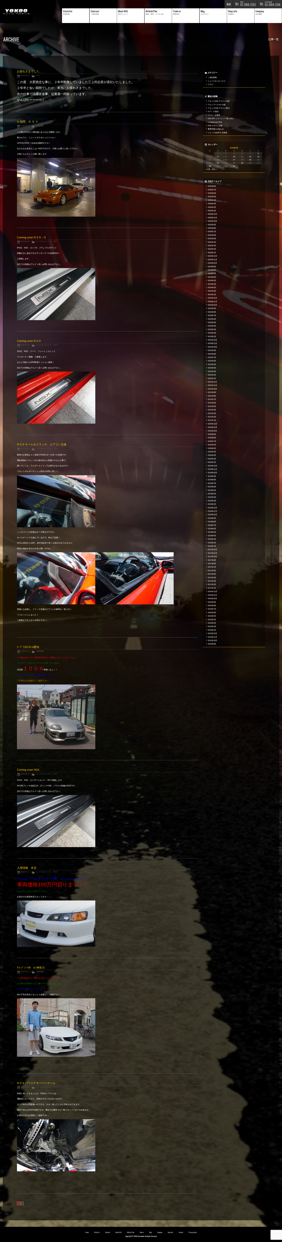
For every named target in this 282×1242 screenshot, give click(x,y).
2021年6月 (212, 403)
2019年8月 (212, 480)
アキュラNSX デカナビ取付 (219, 108)
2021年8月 (212, 396)
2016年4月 (212, 620)
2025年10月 (212, 221)
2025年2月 (212, 249)
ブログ (37, 75)
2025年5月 (212, 238)
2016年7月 (212, 609)
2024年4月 (212, 284)
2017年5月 (212, 574)
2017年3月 (212, 581)
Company (159, 1232)
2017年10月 (212, 556)
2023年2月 (212, 333)
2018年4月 (212, 536)
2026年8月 (212, 186)
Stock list (97, 1232)
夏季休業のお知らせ (216, 129)
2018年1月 (212, 546)
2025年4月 (212, 242)
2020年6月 (212, 445)
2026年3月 (212, 204)
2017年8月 (212, 564)
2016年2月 (212, 626)
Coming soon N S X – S (31, 237)
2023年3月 (212, 329)
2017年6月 (212, 571)
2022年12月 (212, 340)
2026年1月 (212, 211)
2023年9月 (212, 308)
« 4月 (208, 169)
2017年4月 (212, 578)
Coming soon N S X (29, 340)
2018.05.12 (25, 1087)
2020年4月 (212, 452)
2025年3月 (212, 246)
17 (234, 160)
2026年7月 (212, 190)
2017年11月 (212, 553)
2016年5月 (212, 616)
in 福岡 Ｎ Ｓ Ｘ (27, 121)
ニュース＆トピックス (43, 241)
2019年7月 (212, 483)
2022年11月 (212, 343)
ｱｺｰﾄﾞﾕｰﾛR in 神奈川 (31, 967)
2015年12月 (212, 633)
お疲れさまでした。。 (31, 71)
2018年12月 (212, 508)
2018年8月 (212, 522)
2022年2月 (212, 375)
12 (250, 157)
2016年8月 (212, 605)
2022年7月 (212, 357)
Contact (181, 1232)
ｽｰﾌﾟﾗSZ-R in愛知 (28, 647)
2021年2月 (212, 417)
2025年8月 (212, 228)
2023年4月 (212, 326)
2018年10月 (212, 515)
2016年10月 (212, 598)
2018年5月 (212, 532)
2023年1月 (212, 336)
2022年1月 (212, 378)
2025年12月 (212, 214)
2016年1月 (212, 630)
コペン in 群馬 (214, 115)
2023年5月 (212, 322)
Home (87, 1232)
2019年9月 (212, 476)
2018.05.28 (25, 126)
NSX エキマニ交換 (215, 126)
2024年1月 (212, 294)
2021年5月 (212, 406)
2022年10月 (212, 347)
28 (210, 166)
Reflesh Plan (130, 1232)
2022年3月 (212, 371)
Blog (150, 1232)
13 (258, 157)
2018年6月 (212, 529)
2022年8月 (212, 354)
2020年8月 (212, 438)
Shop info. (170, 1232)
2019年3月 (212, 497)
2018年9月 (212, 518)
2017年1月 (212, 588)
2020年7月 (212, 441)
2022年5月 (212, 364)
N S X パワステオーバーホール (36, 1083)
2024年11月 (212, 260)
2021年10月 (212, 389)
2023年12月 (212, 298)
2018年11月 (212, 511)
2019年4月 (212, 494)
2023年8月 (212, 312)
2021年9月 (212, 392)
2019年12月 (212, 466)
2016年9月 (212, 602)
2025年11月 (212, 218)
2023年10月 (212, 305)
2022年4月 (212, 368)
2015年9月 (212, 644)
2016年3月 (212, 623)
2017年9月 (212, 560)
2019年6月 (212, 487)
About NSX (118, 1232)
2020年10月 (212, 431)
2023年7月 (212, 315)
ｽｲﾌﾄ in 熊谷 (213, 111)
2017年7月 (212, 567)
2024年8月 (212, 270)
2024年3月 (212, 287)
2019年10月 (212, 473)
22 (218, 163)
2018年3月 (212, 539)
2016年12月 (212, 591)
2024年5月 (212, 280)
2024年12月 (212, 256)
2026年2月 (212, 207)
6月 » (214, 169)
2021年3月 (212, 413)
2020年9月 (212, 434)
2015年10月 (212, 640)
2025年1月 (212, 253)
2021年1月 (212, 420)
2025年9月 (212, 225)
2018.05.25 (25, 241)
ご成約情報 (39, 126)
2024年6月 (212, 277)
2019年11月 (212, 469)
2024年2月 (212, 291)
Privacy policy (192, 1232)
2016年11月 (212, 595)
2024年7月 (212, 273)
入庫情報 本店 (26, 867)
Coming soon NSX (28, 769)
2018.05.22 (25, 448)
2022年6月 (212, 361)
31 (234, 166)
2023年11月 (212, 302)
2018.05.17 (25, 774)
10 (234, 157)
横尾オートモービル (16, 11)
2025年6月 (212, 235)
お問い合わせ (229, 4)
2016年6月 (212, 612)
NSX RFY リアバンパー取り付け (221, 118)
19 (250, 160)
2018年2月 (212, 543)
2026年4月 (212, 200)
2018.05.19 (25, 651)
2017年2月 (212, 584)
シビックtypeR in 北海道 (217, 133)
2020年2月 (212, 459)
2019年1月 (212, 504)
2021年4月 (212, 410)
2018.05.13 (25, 872)
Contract (107, 1232)
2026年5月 (212, 197)
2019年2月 (212, 501)
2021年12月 (212, 382)
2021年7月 (212, 399)
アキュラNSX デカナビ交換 (219, 101)
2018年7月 (212, 525)
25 (242, 163)
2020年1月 (212, 462)
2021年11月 (212, 385)
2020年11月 (212, 427)
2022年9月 (212, 350)
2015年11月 (212, 637)
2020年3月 (212, 455)
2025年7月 (212, 231)
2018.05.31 (25, 75)
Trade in (142, 1232)
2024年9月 (212, 267)
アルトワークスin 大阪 (217, 105)
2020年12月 (212, 424)
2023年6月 (212, 319)
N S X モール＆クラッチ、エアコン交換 (42, 444)
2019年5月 (212, 490)
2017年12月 (212, 549)
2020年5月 (212, 448)
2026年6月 (212, 193)
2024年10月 (212, 263)
